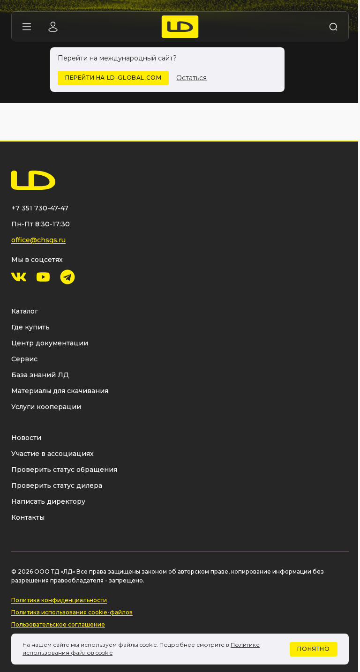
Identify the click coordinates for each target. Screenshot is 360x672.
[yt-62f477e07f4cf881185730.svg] (43, 276)
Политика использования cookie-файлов (72, 612)
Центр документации (49, 343)
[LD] (180, 26)
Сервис (24, 359)
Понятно (313, 648)
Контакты (28, 517)
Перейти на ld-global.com (113, 77)
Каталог (24, 311)
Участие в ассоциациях (52, 453)
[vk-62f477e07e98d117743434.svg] (18, 276)
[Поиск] (333, 26)
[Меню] (26, 26)
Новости (26, 437)
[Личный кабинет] (53, 26)
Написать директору (48, 501)
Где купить (30, 327)
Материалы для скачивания (59, 391)
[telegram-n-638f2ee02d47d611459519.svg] (67, 276)
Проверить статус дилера (56, 485)
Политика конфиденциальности (59, 600)
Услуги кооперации (46, 407)
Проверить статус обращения (64, 469)
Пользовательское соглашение (58, 624)
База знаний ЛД (40, 375)
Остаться (191, 78)
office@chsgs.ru (38, 240)
